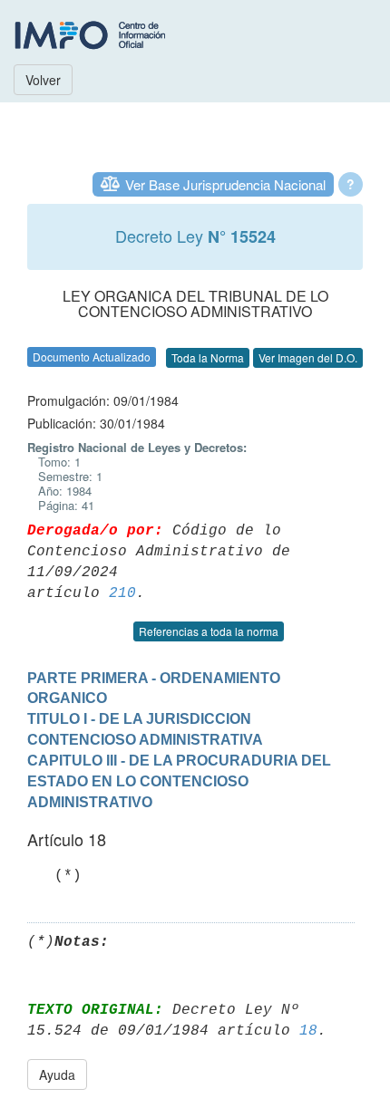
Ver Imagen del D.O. (307, 357)
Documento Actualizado (92, 356)
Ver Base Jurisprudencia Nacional (225, 184)
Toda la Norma (207, 357)
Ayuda (57, 1074)
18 (308, 1031)
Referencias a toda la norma (208, 631)
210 (122, 593)
